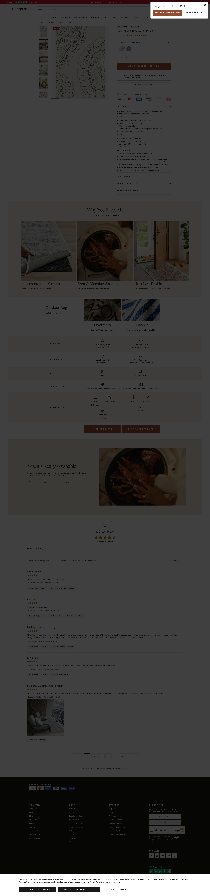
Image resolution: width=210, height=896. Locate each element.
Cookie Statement (112, 882)
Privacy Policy (95, 882)
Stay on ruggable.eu (194, 12)
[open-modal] (205, 5)
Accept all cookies (37, 889)
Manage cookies (118, 889)
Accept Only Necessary (79, 889)
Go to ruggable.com (167, 12)
